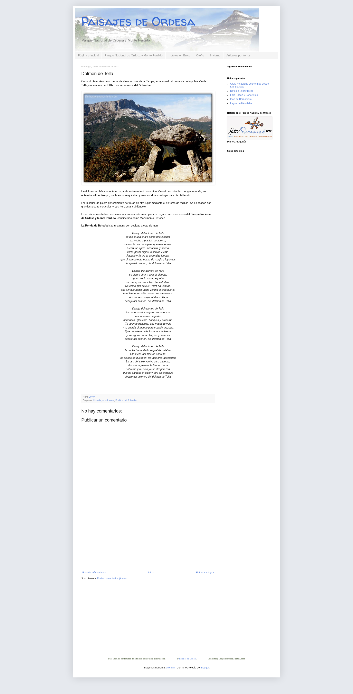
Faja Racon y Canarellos (244, 95)
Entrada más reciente (94, 572)
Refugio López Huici (241, 91)
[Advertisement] (148, 540)
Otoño (200, 55)
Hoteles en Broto (179, 55)
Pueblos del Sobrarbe (126, 400)
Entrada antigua (205, 572)
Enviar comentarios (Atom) (111, 578)
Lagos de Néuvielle (241, 103)
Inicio (151, 572)
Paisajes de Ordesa (138, 21)
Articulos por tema (238, 55)
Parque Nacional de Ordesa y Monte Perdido (134, 55)
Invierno (215, 55)
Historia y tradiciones (103, 400)
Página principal (88, 55)
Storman (170, 667)
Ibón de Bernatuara (241, 99)
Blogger (204, 667)
